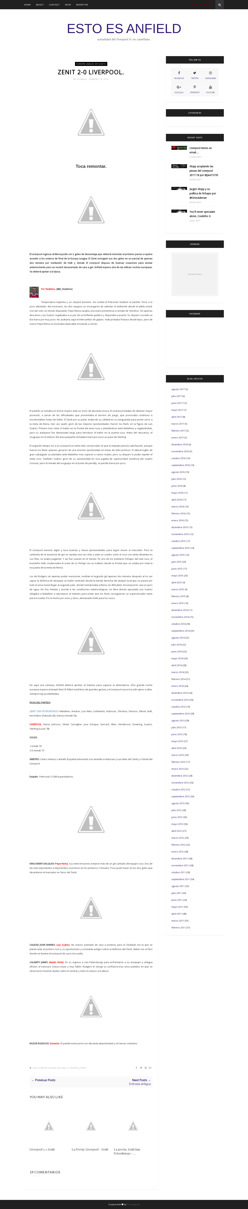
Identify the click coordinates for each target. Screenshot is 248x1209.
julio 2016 (176, 479)
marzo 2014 (177, 672)
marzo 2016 (177, 506)
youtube (210, 92)
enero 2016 (177, 520)
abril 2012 (176, 831)
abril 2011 (176, 913)
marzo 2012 (177, 837)
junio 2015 (176, 568)
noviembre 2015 (180, 534)
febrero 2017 (178, 430)
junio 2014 (176, 651)
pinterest (195, 92)
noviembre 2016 (180, 451)
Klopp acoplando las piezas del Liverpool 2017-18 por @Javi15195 (204, 171)
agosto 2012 (178, 803)
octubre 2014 (178, 623)
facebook (179, 78)
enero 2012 (177, 851)
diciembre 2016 (179, 444)
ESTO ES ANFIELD (124, 28)
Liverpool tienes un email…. (201, 150)
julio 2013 (176, 727)
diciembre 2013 (179, 692)
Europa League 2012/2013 (91, 64)
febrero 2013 (178, 762)
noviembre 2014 (180, 617)
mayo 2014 (177, 658)
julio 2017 (176, 396)
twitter (194, 78)
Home (27, 4)
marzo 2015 (177, 589)
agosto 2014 (178, 637)
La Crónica (72, 1068)
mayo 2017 (177, 410)
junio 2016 (176, 485)
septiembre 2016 (180, 465)
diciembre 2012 (179, 775)
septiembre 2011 (180, 879)
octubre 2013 (178, 706)
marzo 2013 (177, 755)
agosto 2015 (178, 554)
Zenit (83, 1068)
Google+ (179, 92)
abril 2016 (176, 499)
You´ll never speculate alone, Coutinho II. (202, 214)
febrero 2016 (178, 513)
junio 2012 (176, 817)
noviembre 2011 (180, 865)
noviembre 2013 (180, 699)
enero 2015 (177, 603)
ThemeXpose (133, 1204)
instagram (210, 78)
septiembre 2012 (180, 796)
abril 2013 (176, 748)
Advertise (82, 4)
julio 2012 (176, 810)
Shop (68, 4)
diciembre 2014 (179, 610)
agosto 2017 (178, 389)
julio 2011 (176, 893)
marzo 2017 (177, 423)
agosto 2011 (178, 886)
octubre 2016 (178, 458)
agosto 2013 (178, 720)
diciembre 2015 (179, 527)
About (40, 4)
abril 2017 (176, 416)
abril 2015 (176, 582)
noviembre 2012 (180, 782)
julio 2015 (176, 561)
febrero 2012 (178, 844)
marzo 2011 (177, 920)
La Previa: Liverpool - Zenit (90, 1149)
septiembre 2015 (180, 548)
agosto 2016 (178, 472)
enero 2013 (177, 768)
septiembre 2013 (180, 713)
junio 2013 (176, 734)
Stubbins (82, 79)
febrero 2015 (178, 596)
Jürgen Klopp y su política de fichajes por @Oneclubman (203, 193)
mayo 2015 (177, 575)
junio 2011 (176, 900)
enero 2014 (177, 686)
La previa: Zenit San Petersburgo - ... (127, 1151)
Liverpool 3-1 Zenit (42, 1149)
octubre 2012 (178, 789)
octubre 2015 (178, 541)
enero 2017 (177, 437)
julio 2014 (176, 644)
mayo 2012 (177, 824)
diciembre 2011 (179, 858)
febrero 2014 (178, 679)
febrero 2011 (178, 927)
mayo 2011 (177, 906)
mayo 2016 (177, 492)
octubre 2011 (178, 872)
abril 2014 (176, 665)
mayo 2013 (177, 741)
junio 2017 (176, 403)
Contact (54, 4)
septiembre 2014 (180, 630)
